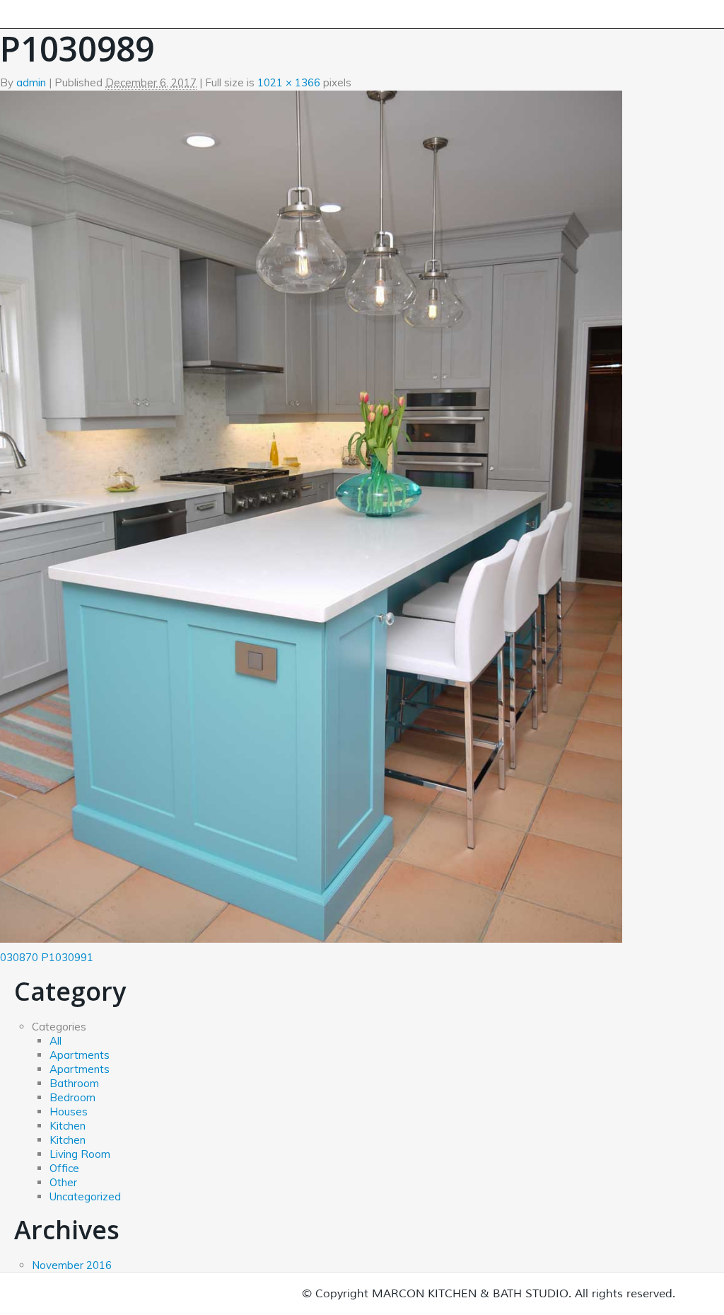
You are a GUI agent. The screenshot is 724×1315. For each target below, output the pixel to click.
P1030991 (67, 957)
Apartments (79, 1055)
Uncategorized (85, 1196)
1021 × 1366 (288, 82)
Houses (68, 1111)
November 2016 (72, 1265)
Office (64, 1168)
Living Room (79, 1154)
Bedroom (72, 1097)
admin (31, 82)
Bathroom (74, 1083)
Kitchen (67, 1125)
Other (63, 1182)
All (55, 1040)
